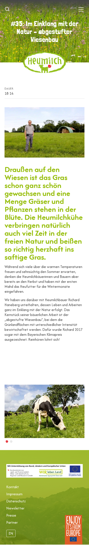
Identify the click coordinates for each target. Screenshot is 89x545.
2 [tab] (11, 441)
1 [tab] (7, 441)
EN (11, 533)
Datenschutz (16, 501)
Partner (12, 522)
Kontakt (12, 487)
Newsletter (15, 508)
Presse (11, 515)
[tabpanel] (45, 413)
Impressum (14, 494)
